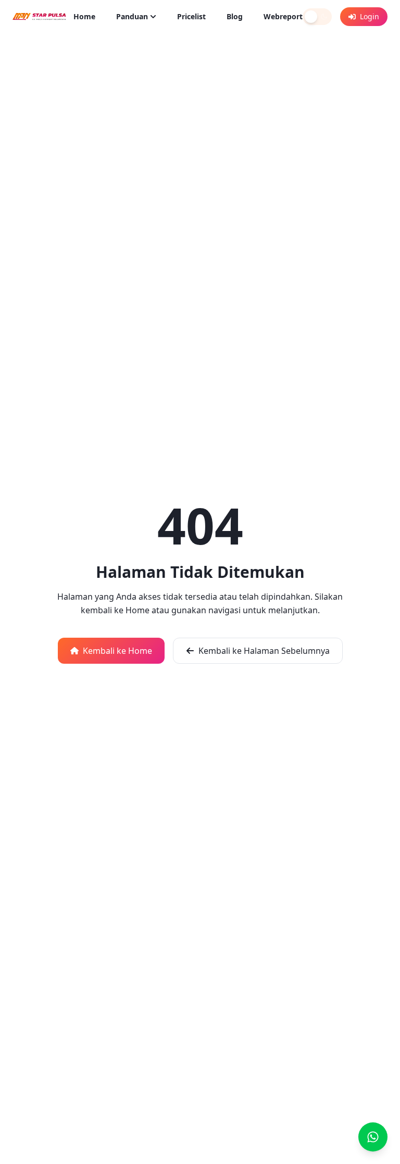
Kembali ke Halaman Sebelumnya (264, 650)
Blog (235, 16)
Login (369, 16)
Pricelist (191, 16)
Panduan (132, 16)
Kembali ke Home (117, 650)
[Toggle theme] (317, 16)
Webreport (283, 16)
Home (84, 16)
